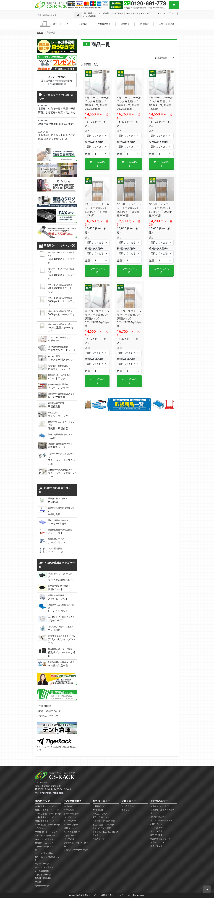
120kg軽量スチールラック (47, 806)
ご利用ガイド (99, 806)
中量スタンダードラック (46, 832)
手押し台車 (69, 810)
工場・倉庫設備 (166, 24)
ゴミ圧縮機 (69, 839)
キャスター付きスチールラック (140, 13)
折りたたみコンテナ (73, 832)
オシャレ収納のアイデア (161, 820)
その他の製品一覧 (158, 816)
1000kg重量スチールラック (47, 824)
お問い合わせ (156, 824)
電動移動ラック (42, 885)
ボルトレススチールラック (47, 835)
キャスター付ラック (44, 839)
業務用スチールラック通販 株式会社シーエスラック (104, 895)
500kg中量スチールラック (47, 821)
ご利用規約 (44, 706)
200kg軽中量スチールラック (48, 814)
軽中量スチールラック (113, 13)
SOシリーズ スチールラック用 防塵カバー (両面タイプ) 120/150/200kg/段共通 (129, 319)
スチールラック (60, 24)
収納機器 (82, 24)
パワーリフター (71, 824)
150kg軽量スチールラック (47, 810)
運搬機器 (125, 24)
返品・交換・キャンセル (104, 824)
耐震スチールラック (44, 843)
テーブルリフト (71, 821)
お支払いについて (48, 716)
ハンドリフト (70, 817)
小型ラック (40, 828)
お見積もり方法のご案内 (104, 821)
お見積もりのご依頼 (159, 806)
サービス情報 (156, 831)
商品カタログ (99, 839)
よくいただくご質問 (102, 828)
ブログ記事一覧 (157, 827)
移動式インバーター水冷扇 (76, 849)
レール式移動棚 (89, 16)
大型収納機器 (104, 24)
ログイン (125, 810)
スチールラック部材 (44, 853)
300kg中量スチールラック (47, 817)
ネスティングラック (167, 13)
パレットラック (42, 864)
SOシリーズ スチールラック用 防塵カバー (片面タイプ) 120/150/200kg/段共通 (97, 319)
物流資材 (144, 24)
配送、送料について (49, 711)
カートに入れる (97, 163)
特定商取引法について (160, 839)
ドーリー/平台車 (71, 814)
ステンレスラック (43, 874)
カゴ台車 (68, 806)
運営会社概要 (156, 835)
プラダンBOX (70, 835)
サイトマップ (156, 846)
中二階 (38, 882)
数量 (87, 153)
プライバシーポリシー (160, 842)
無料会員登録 (127, 806)
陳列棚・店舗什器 (43, 878)
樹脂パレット (70, 828)
